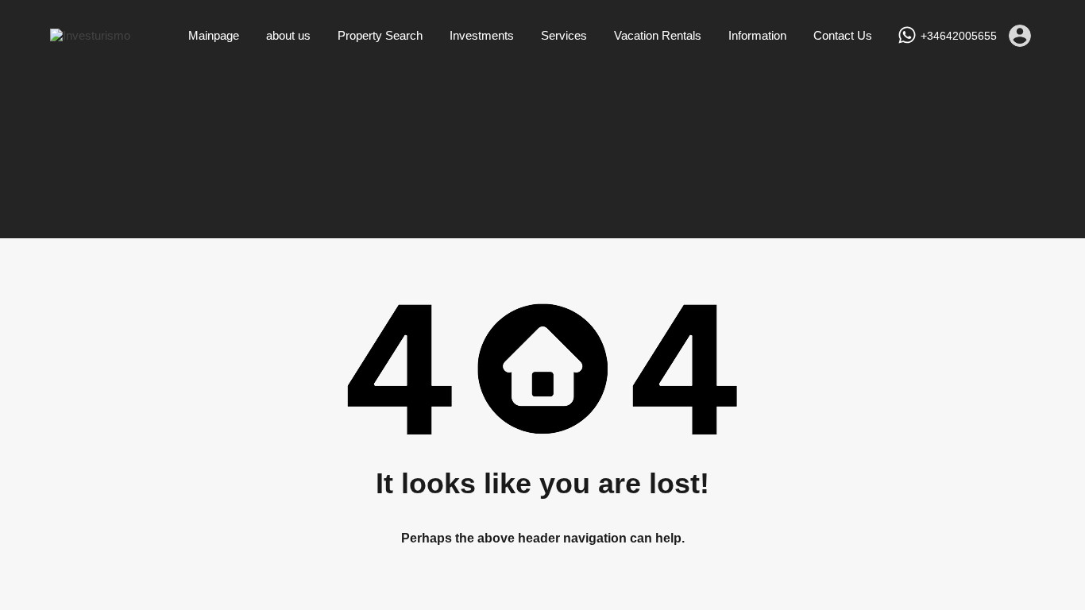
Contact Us (842, 35)
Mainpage (213, 35)
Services (564, 35)
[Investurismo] (90, 35)
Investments (482, 35)
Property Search (380, 35)
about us (288, 35)
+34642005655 (959, 35)
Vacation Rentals (657, 35)
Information (757, 35)
